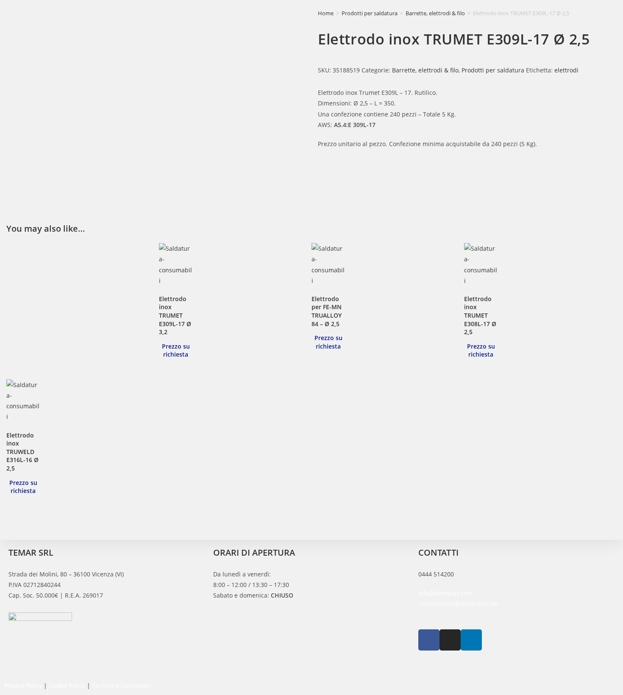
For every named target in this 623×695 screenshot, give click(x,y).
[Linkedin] (471, 640)
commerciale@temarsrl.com (458, 604)
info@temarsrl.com (445, 593)
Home (326, 13)
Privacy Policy (23, 685)
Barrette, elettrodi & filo (435, 13)
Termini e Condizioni (121, 685)
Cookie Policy (67, 685)
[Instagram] (450, 640)
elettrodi (566, 70)
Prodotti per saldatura (370, 13)
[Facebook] (428, 640)
